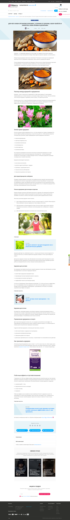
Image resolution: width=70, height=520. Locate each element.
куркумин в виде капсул (24, 346)
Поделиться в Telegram (48, 430)
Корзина (49, 509)
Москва (60, 6)
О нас (9, 1)
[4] (37, 425)
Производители (42, 509)
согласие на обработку (26, 496)
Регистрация (57, 1)
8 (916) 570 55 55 (24, 5)
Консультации (42, 510)
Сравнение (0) (50, 10)
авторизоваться (37, 444)
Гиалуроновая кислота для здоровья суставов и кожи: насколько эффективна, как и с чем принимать (40, 410)
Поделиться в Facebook (36, 430)
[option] (21, 468)
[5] (40, 425)
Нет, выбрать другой (66, 14)
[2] (33, 425)
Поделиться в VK (22, 430)
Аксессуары (41, 507)
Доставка (19, 1)
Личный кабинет (50, 506)
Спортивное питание (43, 506)
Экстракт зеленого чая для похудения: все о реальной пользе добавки (39, 245)
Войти (61, 1)
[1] (30, 425)
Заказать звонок (31, 5)
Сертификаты (24, 1)
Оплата (16, 1)
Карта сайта (58, 513)
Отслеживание (43, 10)
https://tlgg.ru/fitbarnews (47, 417)
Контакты (33, 1)
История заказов (50, 507)
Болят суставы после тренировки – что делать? (38, 299)
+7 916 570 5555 (10, 506)
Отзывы (12, 1)
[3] (35, 425)
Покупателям (29, 1)
